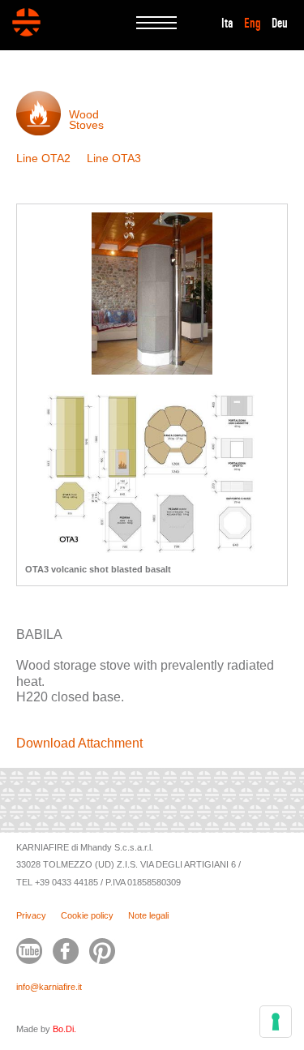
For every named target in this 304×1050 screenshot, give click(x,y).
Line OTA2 (43, 158)
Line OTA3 (114, 158)
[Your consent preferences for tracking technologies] (275, 1021)
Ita (227, 23)
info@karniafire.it (49, 987)
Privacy (31, 915)
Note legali (148, 915)
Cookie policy (87, 915)
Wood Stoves (86, 119)
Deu (280, 23)
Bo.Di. (64, 1029)
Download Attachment (79, 743)
